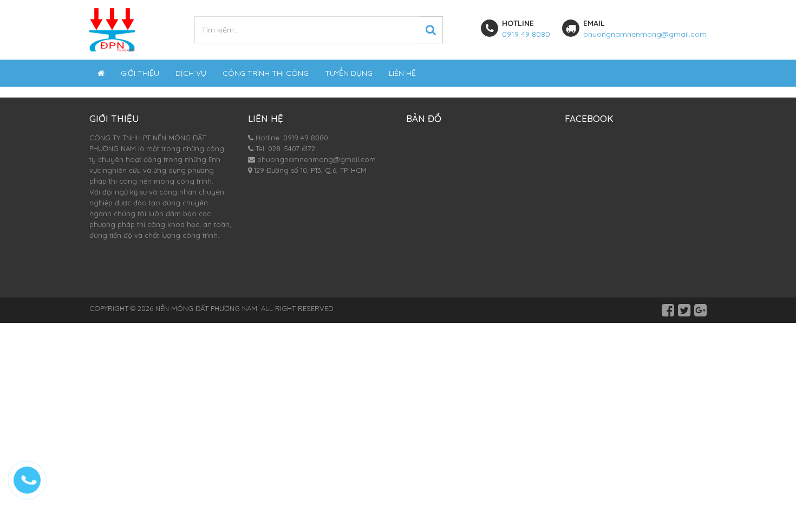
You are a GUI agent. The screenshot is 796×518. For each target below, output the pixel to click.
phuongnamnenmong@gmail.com (645, 34)
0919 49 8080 (526, 34)
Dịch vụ (190, 73)
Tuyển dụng (349, 73)
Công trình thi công (266, 73)
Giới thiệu (140, 73)
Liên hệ (402, 73)
